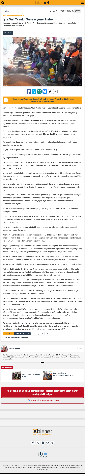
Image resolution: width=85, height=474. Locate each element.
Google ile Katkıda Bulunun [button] (45, 400)
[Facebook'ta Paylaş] (29, 91)
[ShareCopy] (50, 91)
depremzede (51, 334)
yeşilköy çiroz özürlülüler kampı (16, 337)
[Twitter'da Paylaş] (34, 91)
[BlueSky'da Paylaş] (44, 91)
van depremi (38, 334)
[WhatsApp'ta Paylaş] (39, 91)
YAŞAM (7, 11)
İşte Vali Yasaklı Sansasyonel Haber (28, 19)
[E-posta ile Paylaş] (55, 91)
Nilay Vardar (14, 348)
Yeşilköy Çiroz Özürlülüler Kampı (49, 108)
